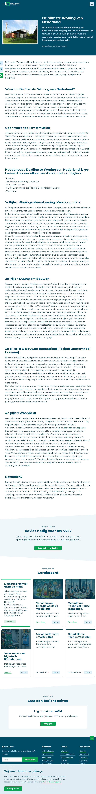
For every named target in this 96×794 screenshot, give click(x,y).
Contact (82, 751)
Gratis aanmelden (68, 754)
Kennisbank (47, 757)
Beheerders (47, 764)
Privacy (82, 764)
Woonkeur (40, 622)
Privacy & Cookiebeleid (51, 782)
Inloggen (48, 724)
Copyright (83, 757)
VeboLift (7, 672)
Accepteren (13, 788)
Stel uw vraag (47, 754)
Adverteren (84, 754)
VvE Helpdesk (48, 751)
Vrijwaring (83, 761)
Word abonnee (67, 757)
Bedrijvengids (47, 761)
